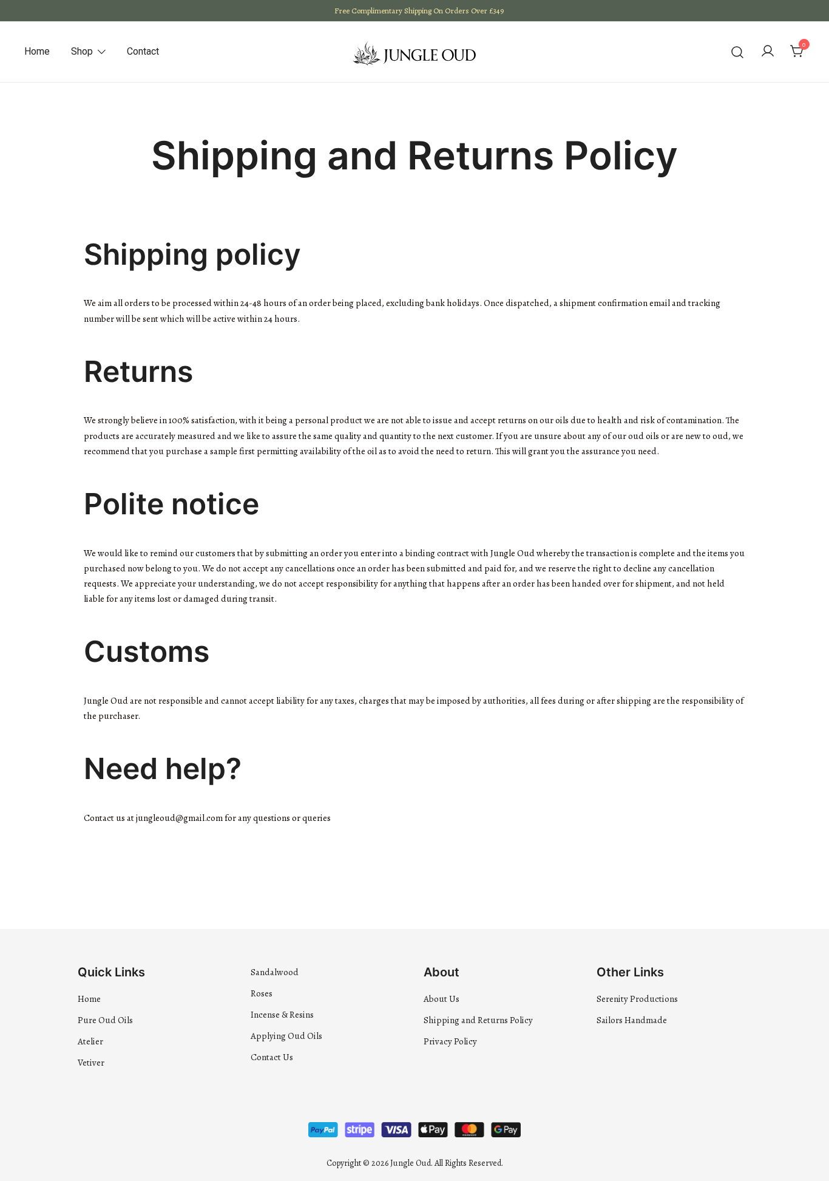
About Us (441, 999)
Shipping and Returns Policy (478, 1020)
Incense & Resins (282, 1015)
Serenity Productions (637, 999)
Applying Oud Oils (286, 1036)
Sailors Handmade (632, 1020)
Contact (143, 51)
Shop (82, 51)
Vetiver (91, 1063)
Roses (261, 993)
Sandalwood (275, 972)
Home (37, 51)
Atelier (90, 1041)
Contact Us (272, 1057)
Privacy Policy (450, 1041)
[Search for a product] (737, 52)
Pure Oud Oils (105, 1020)
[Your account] (767, 52)
